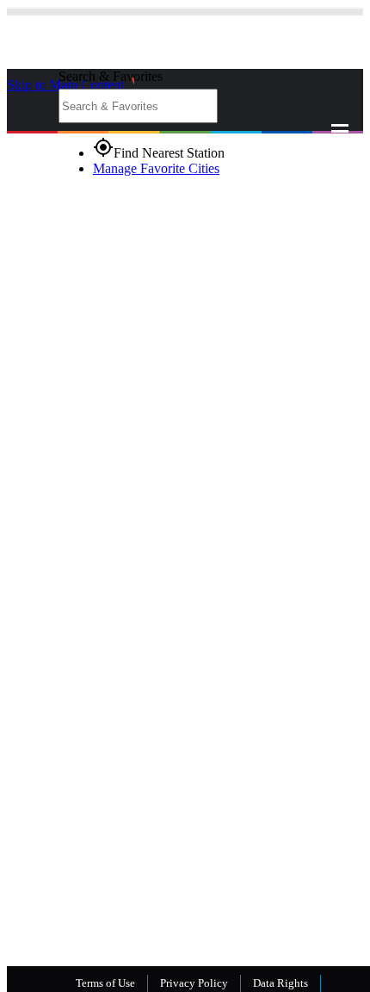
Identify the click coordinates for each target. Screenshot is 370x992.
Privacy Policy (194, 982)
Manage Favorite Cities (156, 168)
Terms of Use (105, 982)
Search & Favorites (111, 76)
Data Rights (280, 982)
